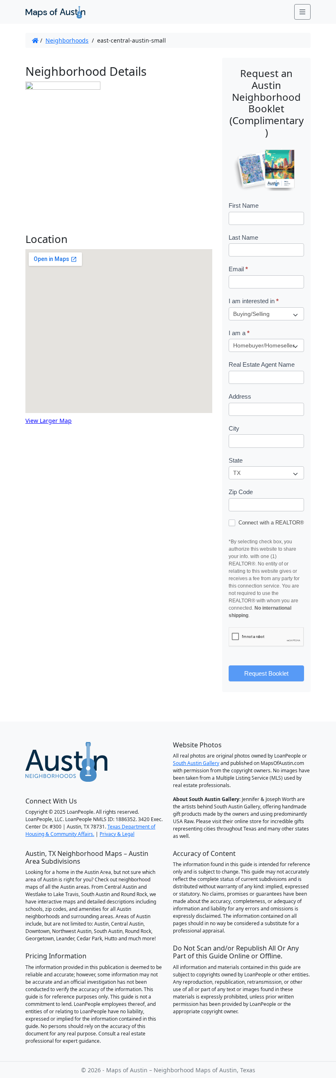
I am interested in (254, 300)
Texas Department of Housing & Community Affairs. (90, 830)
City (234, 428)
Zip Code (241, 491)
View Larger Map (48, 420)
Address (240, 396)
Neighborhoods (67, 40)
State (236, 460)
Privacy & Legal (117, 834)
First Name (244, 205)
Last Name (243, 237)
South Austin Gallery (196, 763)
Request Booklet (266, 673)
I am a (239, 332)
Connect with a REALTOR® (270, 523)
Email (238, 269)
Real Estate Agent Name (262, 364)
